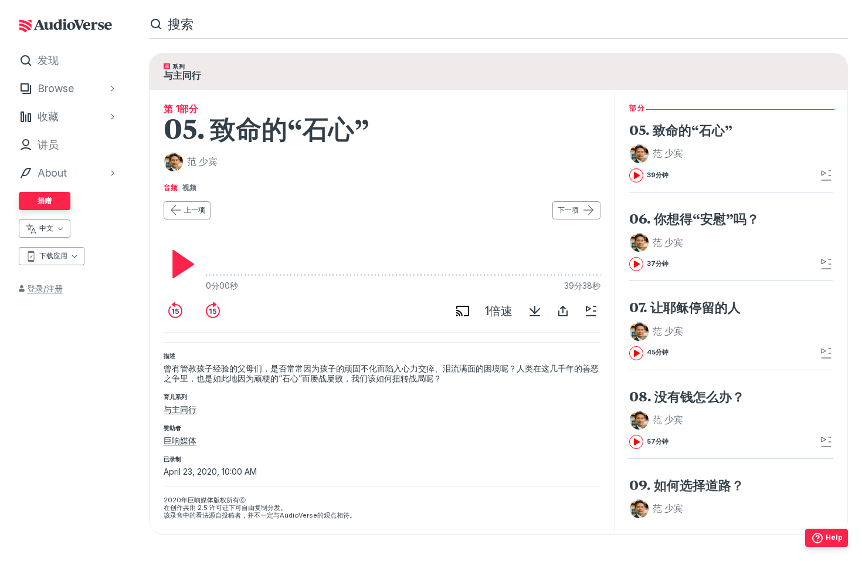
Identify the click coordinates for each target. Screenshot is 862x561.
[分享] (563, 311)
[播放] (180, 264)
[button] (658, 154)
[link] (712, 153)
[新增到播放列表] (591, 311)
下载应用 (53, 255)
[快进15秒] (213, 311)
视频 (189, 188)
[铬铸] (462, 311)
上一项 (194, 209)
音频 (171, 188)
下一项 (568, 209)
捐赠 (45, 200)
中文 (46, 228)
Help (834, 537)
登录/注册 (45, 288)
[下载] (534, 311)
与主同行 (180, 409)
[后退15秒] (175, 311)
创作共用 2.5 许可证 (199, 507)
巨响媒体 (180, 440)
